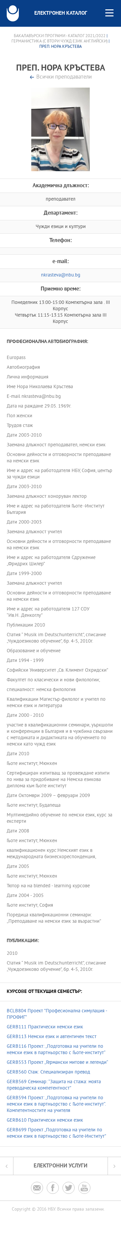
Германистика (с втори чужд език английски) (59, 41)
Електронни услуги (60, 1165)
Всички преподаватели (64, 77)
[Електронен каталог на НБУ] (13, 13)
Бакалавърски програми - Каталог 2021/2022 (60, 36)
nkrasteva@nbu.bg (60, 275)
